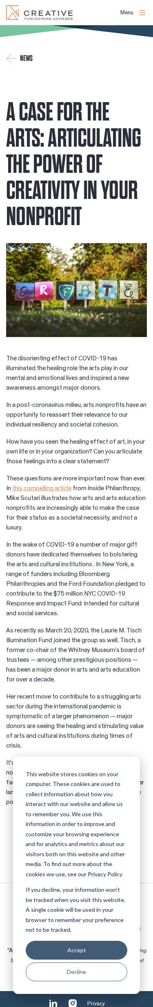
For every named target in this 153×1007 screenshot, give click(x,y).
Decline (76, 971)
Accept (76, 950)
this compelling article (41, 488)
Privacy (96, 1004)
